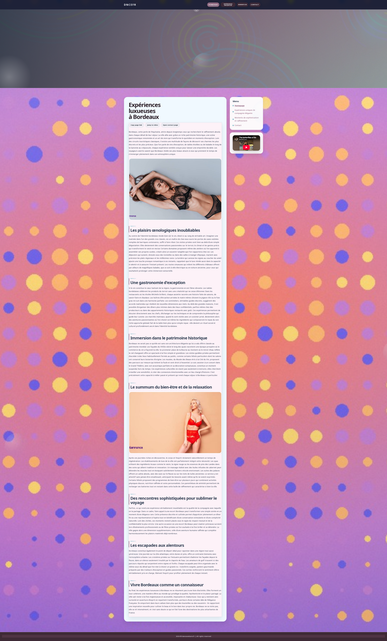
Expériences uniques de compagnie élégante (245, 111)
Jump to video (152, 125)
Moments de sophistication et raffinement (247, 119)
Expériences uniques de (228, 4)
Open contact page (170, 125)
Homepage (213, 5)
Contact (255, 5)
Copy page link (136, 125)
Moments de (242, 4)
